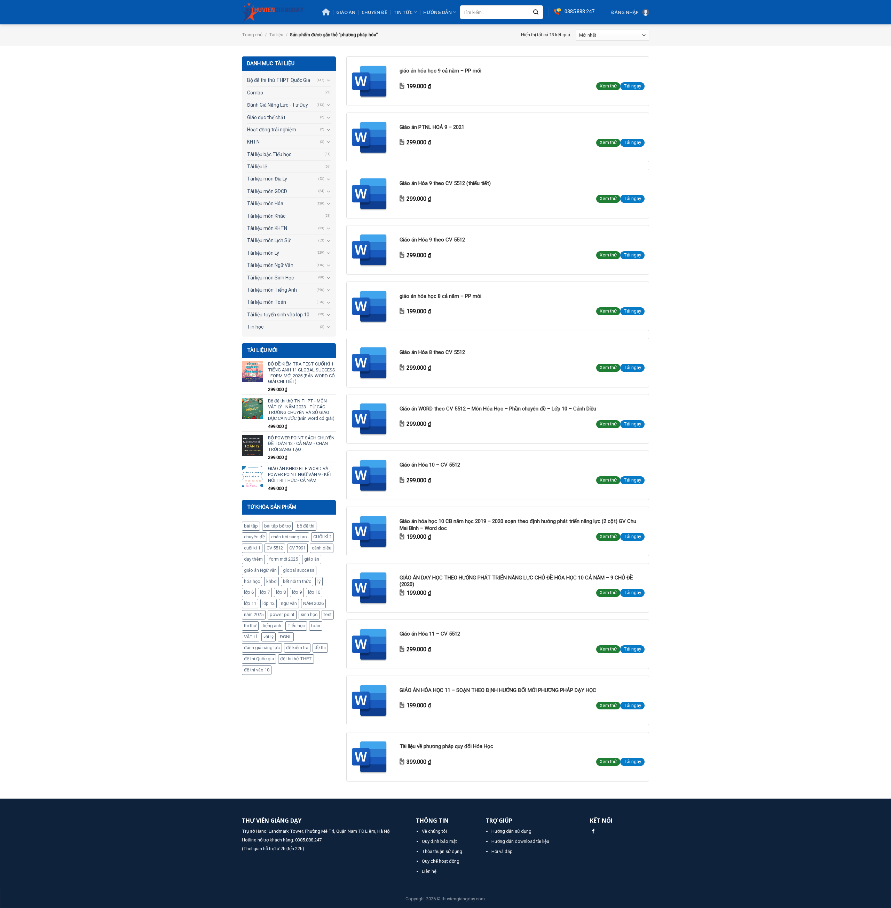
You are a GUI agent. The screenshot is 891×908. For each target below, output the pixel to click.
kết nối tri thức (297, 581)
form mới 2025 (283, 559)
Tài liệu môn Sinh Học (270, 277)
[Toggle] (328, 80)
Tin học (255, 327)
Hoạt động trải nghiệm (271, 129)
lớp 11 (250, 603)
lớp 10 (314, 592)
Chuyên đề (374, 12)
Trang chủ (252, 34)
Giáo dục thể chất (266, 117)
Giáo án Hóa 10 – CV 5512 (430, 465)
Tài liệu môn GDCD (267, 191)
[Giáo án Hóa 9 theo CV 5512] (371, 249)
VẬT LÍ (250, 636)
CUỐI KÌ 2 (322, 536)
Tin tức (403, 12)
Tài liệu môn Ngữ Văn (270, 265)
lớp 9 (297, 592)
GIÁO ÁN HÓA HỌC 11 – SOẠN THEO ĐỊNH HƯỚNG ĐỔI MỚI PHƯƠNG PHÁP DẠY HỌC (498, 690)
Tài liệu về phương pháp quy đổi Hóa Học (446, 746)
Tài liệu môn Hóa (265, 203)
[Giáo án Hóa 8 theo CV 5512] (371, 362)
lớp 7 (265, 592)
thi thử (250, 625)
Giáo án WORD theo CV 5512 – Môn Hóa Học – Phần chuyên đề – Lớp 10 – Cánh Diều (498, 409)
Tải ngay (632, 86)
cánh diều (321, 548)
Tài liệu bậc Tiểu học (269, 154)
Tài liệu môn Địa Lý (267, 179)
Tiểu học (296, 625)
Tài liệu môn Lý (263, 253)
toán (315, 625)
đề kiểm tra (297, 647)
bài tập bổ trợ (277, 526)
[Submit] (536, 12)
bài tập (251, 526)
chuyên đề (254, 536)
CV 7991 (297, 548)
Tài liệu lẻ (257, 166)
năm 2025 (253, 614)
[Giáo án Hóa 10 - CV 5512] (371, 475)
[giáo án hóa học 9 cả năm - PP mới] (371, 81)
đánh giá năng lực (262, 647)
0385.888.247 (308, 839)
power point (282, 614)
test (328, 614)
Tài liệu (276, 34)
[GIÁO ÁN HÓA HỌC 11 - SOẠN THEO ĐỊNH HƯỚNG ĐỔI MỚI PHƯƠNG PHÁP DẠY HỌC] (371, 700)
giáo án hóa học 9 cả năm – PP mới (440, 71)
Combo (255, 92)
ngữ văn (289, 603)
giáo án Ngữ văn (260, 570)
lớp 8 (281, 592)
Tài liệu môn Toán (266, 302)
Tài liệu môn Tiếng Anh (272, 290)
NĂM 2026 (313, 603)
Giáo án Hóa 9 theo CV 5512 (432, 240)
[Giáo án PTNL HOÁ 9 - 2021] (371, 137)
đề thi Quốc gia (259, 658)
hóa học (252, 581)
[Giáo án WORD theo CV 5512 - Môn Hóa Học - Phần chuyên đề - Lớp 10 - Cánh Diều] (371, 418)
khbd (271, 581)
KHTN (253, 142)
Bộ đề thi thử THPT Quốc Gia (278, 80)
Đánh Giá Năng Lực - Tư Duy (277, 105)
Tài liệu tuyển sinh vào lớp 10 (278, 314)
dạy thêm (253, 559)
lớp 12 (268, 603)
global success (298, 570)
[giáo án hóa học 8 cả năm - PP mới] (371, 306)
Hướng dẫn (437, 12)
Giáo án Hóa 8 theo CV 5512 (432, 352)
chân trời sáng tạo (289, 536)
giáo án (311, 559)
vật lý (268, 636)
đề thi (320, 647)
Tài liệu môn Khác (266, 216)
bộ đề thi (305, 526)
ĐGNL (286, 636)
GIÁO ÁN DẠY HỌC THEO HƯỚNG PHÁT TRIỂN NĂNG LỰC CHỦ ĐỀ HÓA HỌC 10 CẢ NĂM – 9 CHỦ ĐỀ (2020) (516, 581)
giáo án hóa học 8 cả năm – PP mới (440, 296)
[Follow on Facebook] (593, 831)
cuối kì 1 (252, 548)
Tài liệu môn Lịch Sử (269, 240)
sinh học (309, 614)
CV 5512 (275, 548)
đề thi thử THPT (296, 658)
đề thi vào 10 (256, 669)
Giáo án (345, 12)
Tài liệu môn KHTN (267, 228)
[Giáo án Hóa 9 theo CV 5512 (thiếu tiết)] (371, 193)
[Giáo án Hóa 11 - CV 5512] (371, 644)
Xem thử (608, 86)
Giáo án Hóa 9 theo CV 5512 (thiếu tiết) (445, 183)
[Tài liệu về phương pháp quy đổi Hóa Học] (371, 756)
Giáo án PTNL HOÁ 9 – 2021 (432, 127)
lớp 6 (249, 592)
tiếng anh (272, 625)
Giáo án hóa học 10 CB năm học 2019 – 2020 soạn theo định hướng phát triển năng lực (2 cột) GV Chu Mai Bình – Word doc (518, 524)
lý (319, 581)
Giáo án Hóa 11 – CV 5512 (430, 634)
